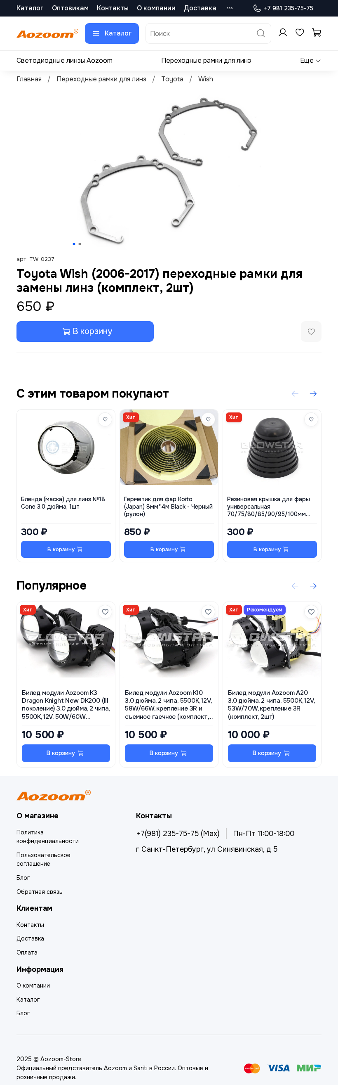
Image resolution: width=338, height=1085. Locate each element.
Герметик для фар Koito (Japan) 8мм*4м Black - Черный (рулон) (168, 507)
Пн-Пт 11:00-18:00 (263, 833)
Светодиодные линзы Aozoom (64, 60)
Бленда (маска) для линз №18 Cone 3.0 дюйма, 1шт (63, 503)
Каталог (30, 8)
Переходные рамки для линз (206, 60)
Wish (205, 79)
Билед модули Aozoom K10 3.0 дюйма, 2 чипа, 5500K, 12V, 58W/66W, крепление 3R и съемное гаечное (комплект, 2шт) (168, 705)
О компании (156, 8)
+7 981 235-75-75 (288, 8)
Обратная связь (39, 891)
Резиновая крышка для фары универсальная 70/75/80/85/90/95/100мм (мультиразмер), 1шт (268, 507)
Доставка (200, 8)
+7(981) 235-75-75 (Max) (178, 833)
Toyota (172, 79)
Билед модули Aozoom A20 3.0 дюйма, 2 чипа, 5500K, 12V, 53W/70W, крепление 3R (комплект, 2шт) (271, 705)
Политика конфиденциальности (47, 837)
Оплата (27, 952)
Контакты (113, 8)
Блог (23, 877)
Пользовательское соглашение (43, 859)
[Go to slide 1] (74, 244)
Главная (29, 79)
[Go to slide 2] (80, 244)
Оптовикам (70, 8)
